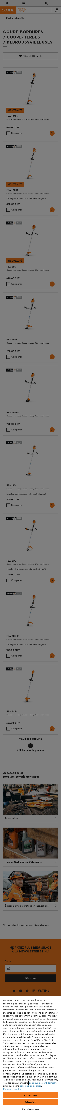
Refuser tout (30, 1102)
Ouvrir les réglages (30, 1109)
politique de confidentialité (43, 1083)
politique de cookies (30, 1086)
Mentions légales (12, 1089)
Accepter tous (30, 1095)
